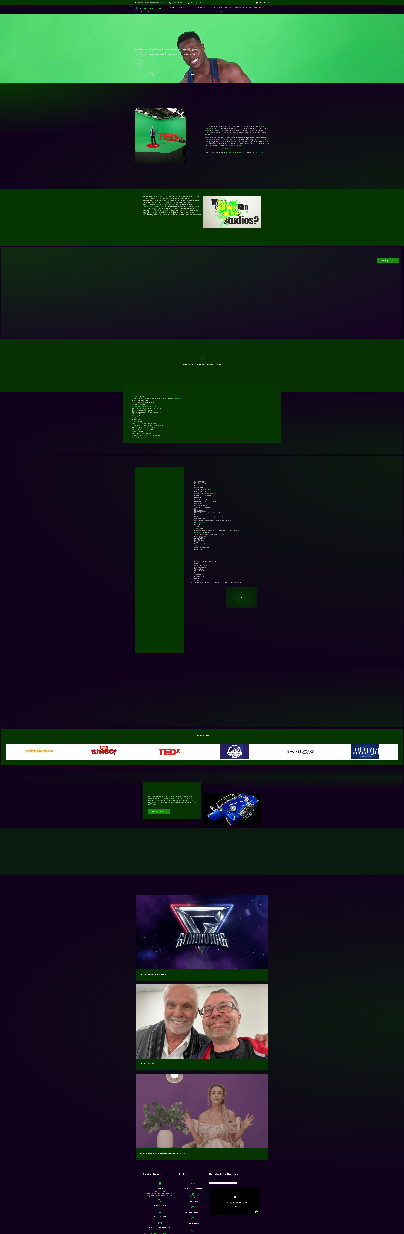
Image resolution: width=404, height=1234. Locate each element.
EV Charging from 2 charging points (144, 406)
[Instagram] (268, 3)
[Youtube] (264, 3)
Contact (217, 11)
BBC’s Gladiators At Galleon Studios (152, 1070)
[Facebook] (257, 3)
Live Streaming (165, 51)
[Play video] (139, 63)
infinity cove (176, 398)
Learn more (14, 291)
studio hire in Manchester (228, 149)
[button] (232, 211)
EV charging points (234, 145)
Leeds (216, 128)
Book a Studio (167, 175)
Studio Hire (199, 7)
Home (173, 7)
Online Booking (243, 7)
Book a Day (220, 240)
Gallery (258, 7)
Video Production (220, 7)
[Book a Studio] (167, 169)
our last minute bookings (234, 152)
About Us (183, 7)
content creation (215, 140)
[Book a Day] (220, 235)
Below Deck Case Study (147, 1160)
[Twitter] (261, 3)
